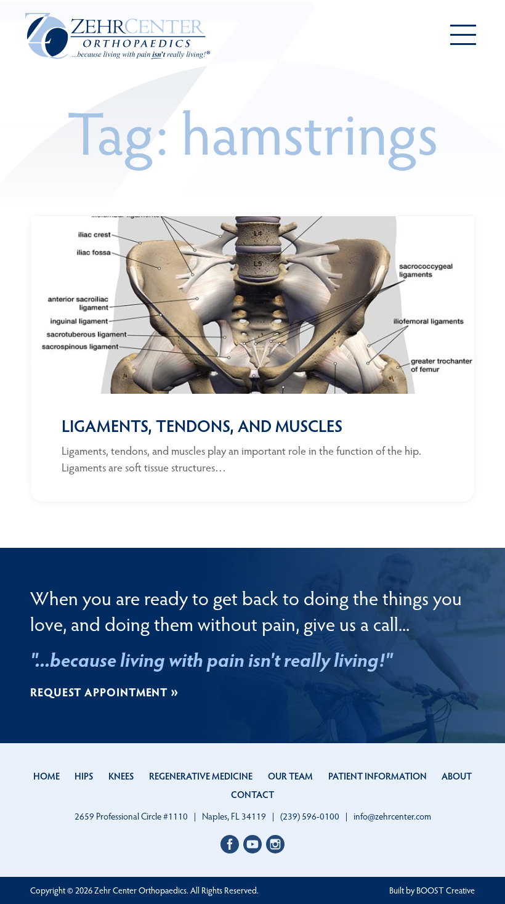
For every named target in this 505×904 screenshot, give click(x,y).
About (457, 776)
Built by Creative (432, 890)
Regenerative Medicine (200, 776)
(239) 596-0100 (309, 816)
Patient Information (377, 776)
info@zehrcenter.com (392, 816)
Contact (252, 794)
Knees (121, 776)
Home (46, 776)
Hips (84, 776)
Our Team (290, 776)
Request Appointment (99, 691)
